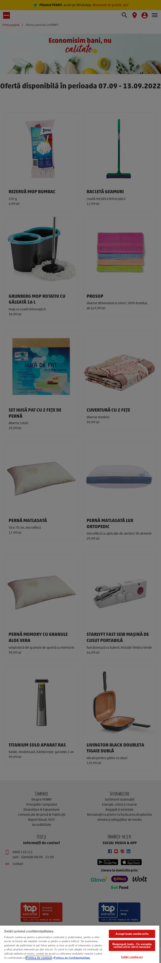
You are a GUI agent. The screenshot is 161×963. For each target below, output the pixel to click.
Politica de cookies (38, 957)
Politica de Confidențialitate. (72, 957)
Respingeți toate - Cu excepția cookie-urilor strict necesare (132, 945)
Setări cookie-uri (132, 957)
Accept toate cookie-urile (132, 933)
